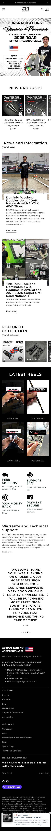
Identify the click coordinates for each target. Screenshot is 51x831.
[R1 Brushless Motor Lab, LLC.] (25, 9)
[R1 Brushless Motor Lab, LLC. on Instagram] (7, 781)
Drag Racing (8, 708)
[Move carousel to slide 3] (21, 70)
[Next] (47, 3)
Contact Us (7, 729)
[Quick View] (21, 113)
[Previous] (3, 3)
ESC (4, 704)
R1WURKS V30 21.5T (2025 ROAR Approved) (28, 817)
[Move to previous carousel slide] (10, 70)
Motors (5, 695)
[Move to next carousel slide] (40, 70)
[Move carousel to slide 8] (35, 70)
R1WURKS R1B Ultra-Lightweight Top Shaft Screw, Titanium (36, 123)
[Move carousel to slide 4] (24, 70)
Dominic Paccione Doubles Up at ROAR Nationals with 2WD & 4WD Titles (22, 202)
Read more (7, 552)
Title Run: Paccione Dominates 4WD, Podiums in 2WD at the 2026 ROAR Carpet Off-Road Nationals (23, 290)
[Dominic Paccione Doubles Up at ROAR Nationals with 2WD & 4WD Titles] (25, 176)
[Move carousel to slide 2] (18, 70)
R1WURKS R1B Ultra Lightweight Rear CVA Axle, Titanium (13, 123)
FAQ (4, 733)
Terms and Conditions (12, 751)
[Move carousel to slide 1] (21, 632)
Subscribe (44, 773)
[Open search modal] (42, 9)
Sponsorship (7, 746)
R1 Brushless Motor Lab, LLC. (26, 797)
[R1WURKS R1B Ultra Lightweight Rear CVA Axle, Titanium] (13, 106)
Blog (4, 742)
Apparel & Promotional (12, 712)
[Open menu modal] (3, 9)
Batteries (6, 699)
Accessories (7, 717)
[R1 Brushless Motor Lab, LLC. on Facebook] (3, 781)
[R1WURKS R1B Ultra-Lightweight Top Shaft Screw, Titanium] (36, 106)
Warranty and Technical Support (17, 737)
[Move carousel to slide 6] (29, 70)
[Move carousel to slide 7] (32, 70)
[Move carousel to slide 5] (27, 70)
